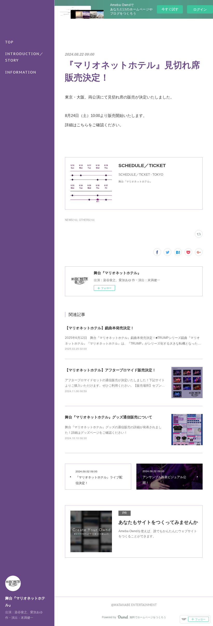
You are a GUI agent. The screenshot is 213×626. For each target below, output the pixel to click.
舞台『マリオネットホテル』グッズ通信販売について (108, 417)
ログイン (200, 9)
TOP (9, 42)
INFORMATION (20, 72)
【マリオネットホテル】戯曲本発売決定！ (99, 328)
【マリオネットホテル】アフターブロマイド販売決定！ (110, 370)
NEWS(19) (71, 220)
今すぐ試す (170, 8)
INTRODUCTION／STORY (24, 57)
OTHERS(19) (87, 220)
